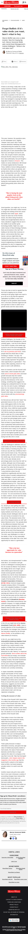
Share (5, 61)
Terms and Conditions (14, 903)
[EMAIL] (16, 838)
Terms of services (18, 816)
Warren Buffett (5, 633)
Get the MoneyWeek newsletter (20, 859)
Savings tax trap (15, 8)
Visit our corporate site (19, 929)
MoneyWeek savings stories (20, 881)
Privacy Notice (19, 818)
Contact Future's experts (14, 901)
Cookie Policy (14, 908)
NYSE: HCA (5, 583)
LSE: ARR (16, 625)
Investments (5, 20)
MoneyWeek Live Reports (14, 874)
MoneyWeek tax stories (14, 883)
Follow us (16, 61)
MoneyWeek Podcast (7, 870)
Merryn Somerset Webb (15, 51)
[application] (14, 318)
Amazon (17, 161)
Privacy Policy (14, 906)
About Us (14, 898)
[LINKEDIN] (13, 838)
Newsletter (23, 61)
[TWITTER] (11, 838)
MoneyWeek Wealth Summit (20, 870)
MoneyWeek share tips (7, 881)
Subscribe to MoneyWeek (7, 859)
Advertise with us (14, 911)
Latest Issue (14, 863)
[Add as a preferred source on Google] (14, 921)
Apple (16, 213)
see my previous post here (12, 351)
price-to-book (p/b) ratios (12, 374)
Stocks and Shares (15, 20)
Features (21, 53)
